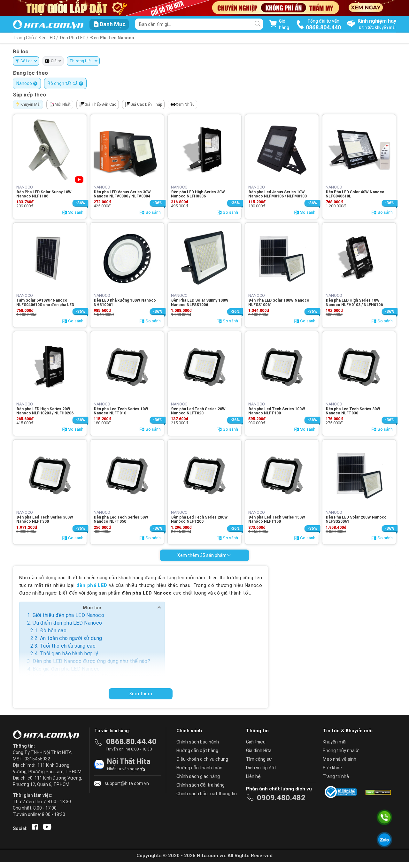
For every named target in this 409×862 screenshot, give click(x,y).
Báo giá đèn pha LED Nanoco (66, 669)
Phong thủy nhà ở (341, 750)
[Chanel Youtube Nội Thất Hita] (46, 828)
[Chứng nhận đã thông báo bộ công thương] (342, 792)
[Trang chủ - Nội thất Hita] (48, 735)
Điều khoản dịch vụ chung (202, 759)
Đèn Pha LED (73, 37)
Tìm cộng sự (259, 759)
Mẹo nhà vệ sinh (339, 759)
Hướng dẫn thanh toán (199, 767)
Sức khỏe (332, 767)
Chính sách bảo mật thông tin (206, 793)
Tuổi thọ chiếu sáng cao (68, 646)
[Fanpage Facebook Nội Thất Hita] (33, 828)
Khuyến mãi (334, 741)
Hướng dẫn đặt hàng (197, 750)
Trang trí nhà (336, 776)
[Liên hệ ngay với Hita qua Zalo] (384, 839)
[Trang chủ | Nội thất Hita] (48, 25)
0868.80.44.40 (131, 741)
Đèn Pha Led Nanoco (112, 37)
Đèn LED (46, 37)
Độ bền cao (53, 630)
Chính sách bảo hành (197, 741)
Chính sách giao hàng (198, 776)
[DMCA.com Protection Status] (377, 792)
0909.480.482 (281, 797)
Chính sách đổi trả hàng (200, 785)
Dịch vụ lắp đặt (261, 767)
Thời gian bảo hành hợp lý (69, 653)
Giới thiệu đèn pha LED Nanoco (68, 615)
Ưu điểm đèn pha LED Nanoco (67, 623)
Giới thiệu (256, 741)
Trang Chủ (23, 37)
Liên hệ (253, 776)
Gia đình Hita (259, 750)
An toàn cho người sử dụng (71, 638)
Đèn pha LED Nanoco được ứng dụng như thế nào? (91, 661)
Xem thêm (140, 694)
